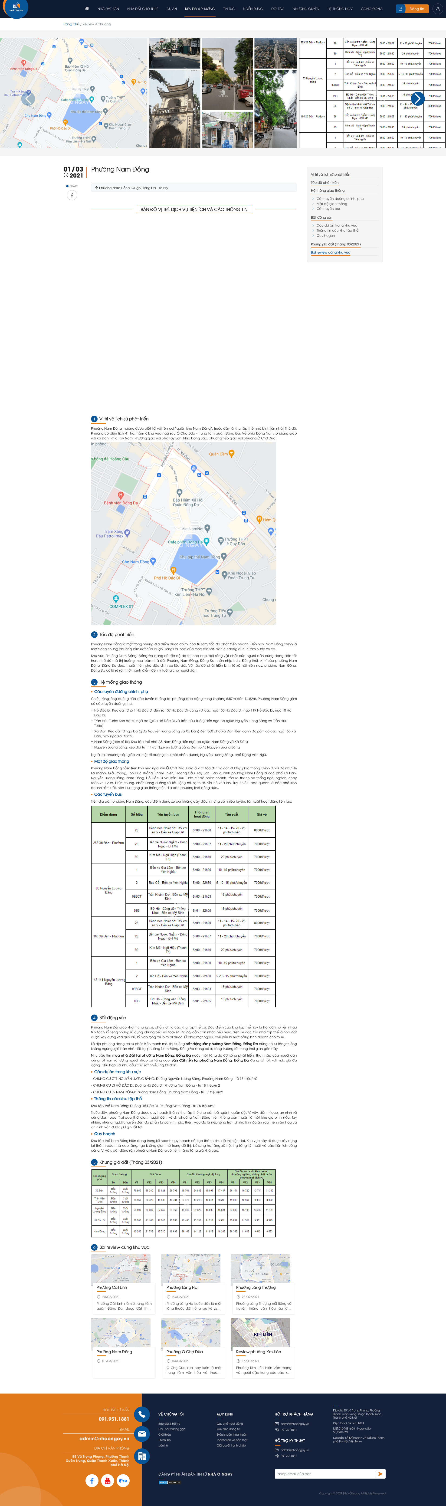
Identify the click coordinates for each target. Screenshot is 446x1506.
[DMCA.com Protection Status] (272, 1482)
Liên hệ (163, 1445)
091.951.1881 (114, 1419)
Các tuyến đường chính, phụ (340, 198)
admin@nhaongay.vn (104, 1438)
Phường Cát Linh (112, 1287)
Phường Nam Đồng (114, 1351)
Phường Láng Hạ (182, 1287)
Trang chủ (71, 24)
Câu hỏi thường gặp (171, 1429)
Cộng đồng (372, 8)
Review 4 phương (200, 8)
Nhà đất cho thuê (142, 8)
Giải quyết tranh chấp (231, 1445)
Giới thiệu (164, 1434)
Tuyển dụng (253, 8)
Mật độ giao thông (332, 203)
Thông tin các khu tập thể (337, 230)
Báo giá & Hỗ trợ (169, 1423)
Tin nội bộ (164, 1440)
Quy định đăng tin (228, 1429)
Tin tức (229, 8)
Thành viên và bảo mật (232, 1440)
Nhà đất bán (108, 8)
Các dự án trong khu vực (337, 225)
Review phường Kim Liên (258, 1351)
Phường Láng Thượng (256, 1287)
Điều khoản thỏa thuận (232, 1434)
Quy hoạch (326, 235)
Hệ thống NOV (340, 8)
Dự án (172, 8)
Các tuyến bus (328, 208)
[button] (418, 99)
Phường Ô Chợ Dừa (185, 1351)
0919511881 (289, 1430)
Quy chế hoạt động (230, 1423)
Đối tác (277, 8)
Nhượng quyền (306, 8)
